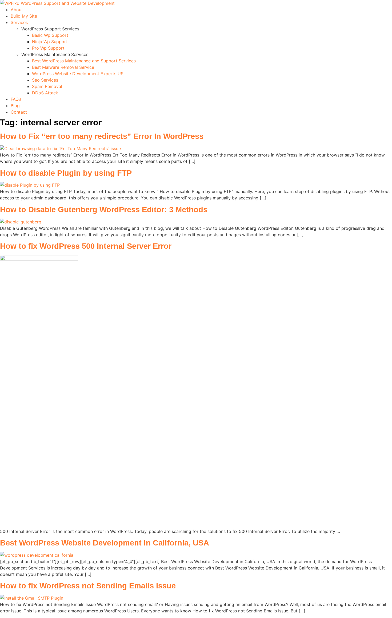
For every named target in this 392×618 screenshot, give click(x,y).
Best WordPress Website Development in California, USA (104, 543)
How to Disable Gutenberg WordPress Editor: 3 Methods (103, 209)
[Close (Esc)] (386, 6)
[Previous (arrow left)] (9, 309)
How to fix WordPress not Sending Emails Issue (88, 585)
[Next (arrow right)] (382, 309)
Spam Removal (47, 86)
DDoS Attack (45, 92)
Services (19, 22)
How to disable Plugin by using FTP (66, 173)
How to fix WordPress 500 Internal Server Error (85, 246)
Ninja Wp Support (50, 41)
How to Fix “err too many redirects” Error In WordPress (101, 136)
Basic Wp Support (50, 35)
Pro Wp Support (48, 48)
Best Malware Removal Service (63, 67)
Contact (19, 112)
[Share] (374, 6)
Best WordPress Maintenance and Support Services (84, 60)
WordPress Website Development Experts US (77, 73)
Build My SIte (24, 16)
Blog (15, 105)
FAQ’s (16, 99)
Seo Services (45, 80)
